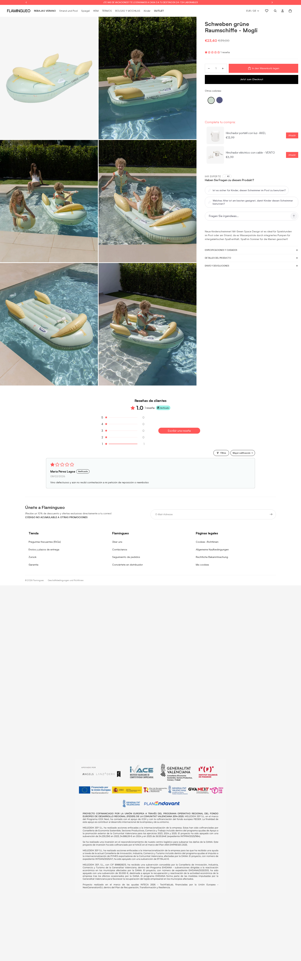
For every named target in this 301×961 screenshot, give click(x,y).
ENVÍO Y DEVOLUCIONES (217, 265)
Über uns (117, 541)
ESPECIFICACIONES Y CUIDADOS (221, 250)
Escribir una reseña (179, 430)
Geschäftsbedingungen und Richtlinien (66, 580)
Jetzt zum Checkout (251, 79)
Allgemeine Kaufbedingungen (212, 549)
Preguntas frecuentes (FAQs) (45, 541)
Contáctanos (119, 549)
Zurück (32, 556)
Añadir (292, 135)
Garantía (33, 564)
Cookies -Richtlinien (207, 541)
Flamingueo (38, 580)
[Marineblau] (219, 100)
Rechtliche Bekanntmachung (212, 556)
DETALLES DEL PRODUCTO (218, 258)
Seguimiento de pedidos (126, 556)
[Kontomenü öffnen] (282, 11)
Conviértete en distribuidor (127, 564)
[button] (213, 52)
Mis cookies (202, 564)
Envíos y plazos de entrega (44, 549)
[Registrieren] (271, 514)
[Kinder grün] (211, 100)
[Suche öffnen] (275, 11)
